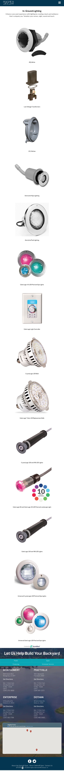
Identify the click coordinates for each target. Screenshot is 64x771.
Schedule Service (48, 664)
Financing (16, 664)
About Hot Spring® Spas (20, 766)
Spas (48, 661)
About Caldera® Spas (36, 766)
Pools (16, 661)
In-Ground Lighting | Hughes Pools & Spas (8, 3)
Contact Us (48, 766)
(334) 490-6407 (39, 718)
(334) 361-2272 (39, 690)
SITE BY (18, 767)
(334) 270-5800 (8, 690)
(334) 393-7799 (8, 718)
